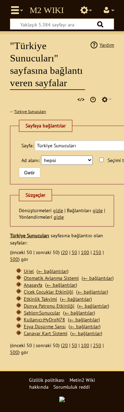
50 (74, 252)
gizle (58, 210)
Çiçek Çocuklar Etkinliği (48, 291)
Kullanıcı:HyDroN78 (44, 319)
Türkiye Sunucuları (30, 111)
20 (65, 252)
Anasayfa (33, 285)
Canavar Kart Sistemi (46, 333)
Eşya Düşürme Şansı (45, 326)
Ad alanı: (30, 160)
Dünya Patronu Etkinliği (49, 305)
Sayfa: (27, 145)
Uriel (29, 271)
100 (85, 252)
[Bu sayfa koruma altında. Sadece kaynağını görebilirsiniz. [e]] (81, 99)
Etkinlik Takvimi (40, 299)
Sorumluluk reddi (71, 387)
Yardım (107, 45)
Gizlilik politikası (46, 380)
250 (97, 252)
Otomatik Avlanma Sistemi (51, 278)
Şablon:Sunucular (42, 312)
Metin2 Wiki (47, 10)
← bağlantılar (52, 271)
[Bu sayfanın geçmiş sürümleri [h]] (93, 99)
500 (14, 259)
